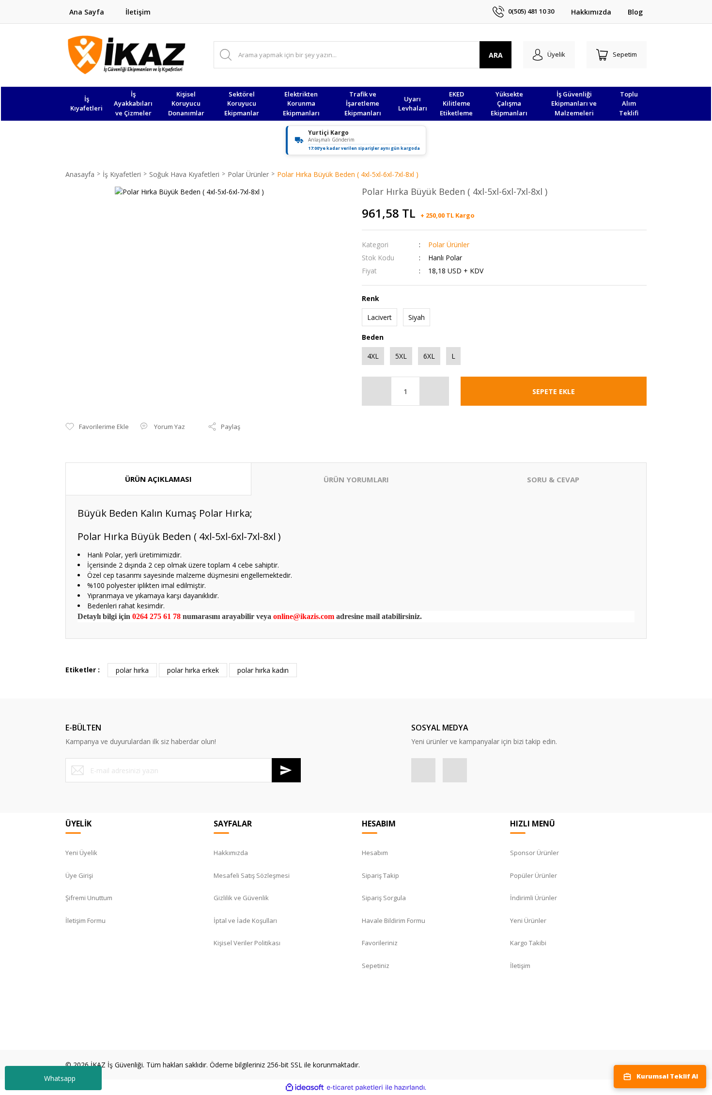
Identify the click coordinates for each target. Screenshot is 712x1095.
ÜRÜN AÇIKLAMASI (158, 479)
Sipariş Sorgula (384, 897)
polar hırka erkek (193, 670)
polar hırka (132, 670)
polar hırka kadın (263, 670)
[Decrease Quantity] (376, 391)
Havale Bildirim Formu (393, 920)
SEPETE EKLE (553, 391)
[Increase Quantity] (434, 391)
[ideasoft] (304, 1087)
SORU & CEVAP (553, 479)
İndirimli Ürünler (533, 897)
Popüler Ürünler (533, 875)
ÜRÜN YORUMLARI (356, 479)
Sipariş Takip (380, 875)
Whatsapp (60, 1078)
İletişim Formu (85, 920)
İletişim (138, 11)
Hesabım (375, 852)
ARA (496, 55)
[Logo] (127, 54)
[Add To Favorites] (97, 427)
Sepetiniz (375, 965)
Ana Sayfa (86, 11)
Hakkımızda (591, 11)
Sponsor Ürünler (534, 852)
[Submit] (286, 770)
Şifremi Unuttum (88, 897)
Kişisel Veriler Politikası (247, 942)
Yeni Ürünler (528, 920)
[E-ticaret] (354, 1087)
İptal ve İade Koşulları (245, 920)
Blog (635, 11)
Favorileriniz (380, 942)
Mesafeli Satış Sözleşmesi (252, 875)
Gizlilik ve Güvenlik (241, 897)
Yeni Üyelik (81, 852)
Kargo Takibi (528, 942)
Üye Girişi (79, 875)
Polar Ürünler (448, 244)
